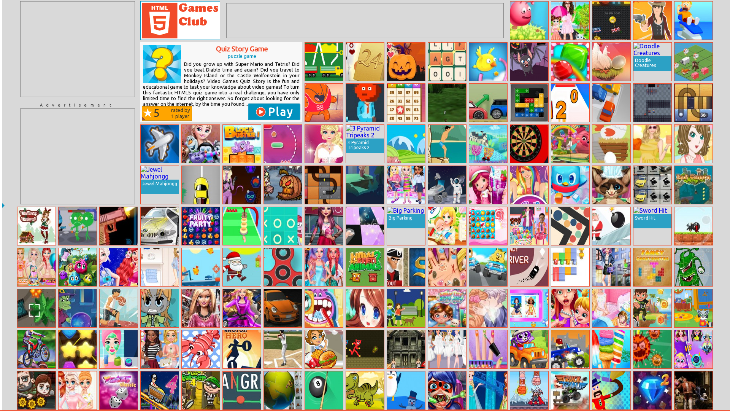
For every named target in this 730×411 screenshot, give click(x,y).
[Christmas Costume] (36, 226)
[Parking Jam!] (611, 102)
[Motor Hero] (241, 349)
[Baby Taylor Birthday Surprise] (529, 226)
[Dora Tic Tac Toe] (282, 226)
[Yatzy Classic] (118, 390)
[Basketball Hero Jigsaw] (118, 308)
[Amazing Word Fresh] (447, 61)
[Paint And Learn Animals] (529, 349)
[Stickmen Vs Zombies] (77, 226)
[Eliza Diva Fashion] (324, 143)
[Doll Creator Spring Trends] (200, 308)
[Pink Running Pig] (406, 143)
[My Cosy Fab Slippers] (77, 390)
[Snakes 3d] (447, 102)
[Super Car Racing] (200, 185)
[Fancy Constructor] (652, 267)
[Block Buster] (241, 143)
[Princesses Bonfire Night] (118, 267)
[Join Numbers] (570, 102)
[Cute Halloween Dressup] (241, 185)
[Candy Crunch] (488, 226)
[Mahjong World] (282, 390)
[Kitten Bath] (611, 185)
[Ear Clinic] (693, 20)
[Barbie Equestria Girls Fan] (529, 185)
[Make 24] (365, 61)
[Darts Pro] (529, 143)
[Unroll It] (324, 185)
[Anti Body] (652, 349)
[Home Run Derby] (282, 349)
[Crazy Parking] (488, 102)
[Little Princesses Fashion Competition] (406, 185)
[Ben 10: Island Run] (652, 308)
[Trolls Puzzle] (570, 143)
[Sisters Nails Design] (488, 349)
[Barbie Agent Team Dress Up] (241, 308)
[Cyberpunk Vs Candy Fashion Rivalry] (693, 349)
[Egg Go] (611, 143)
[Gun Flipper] (118, 226)
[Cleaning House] (693, 308)
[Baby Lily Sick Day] (447, 308)
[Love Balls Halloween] (406, 61)
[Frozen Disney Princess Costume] (488, 390)
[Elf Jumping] (529, 20)
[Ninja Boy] (693, 226)
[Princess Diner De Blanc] (447, 349)
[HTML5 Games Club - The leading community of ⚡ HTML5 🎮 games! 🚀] (180, 20)
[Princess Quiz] (365, 308)
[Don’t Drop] (611, 61)
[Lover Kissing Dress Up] (488, 308)
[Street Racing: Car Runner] (282, 308)
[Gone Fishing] (200, 267)
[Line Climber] (282, 143)
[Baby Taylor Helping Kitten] (570, 20)
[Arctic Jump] (406, 390)
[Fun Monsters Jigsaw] (693, 267)
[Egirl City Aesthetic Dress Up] (611, 267)
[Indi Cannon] (693, 185)
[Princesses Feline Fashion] (159, 349)
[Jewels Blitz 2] (652, 390)
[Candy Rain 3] (570, 61)
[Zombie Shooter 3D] (693, 390)
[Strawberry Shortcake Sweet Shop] (488, 185)
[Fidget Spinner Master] (282, 267)
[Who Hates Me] (77, 308)
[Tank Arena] (36, 308)
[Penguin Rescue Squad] (570, 185)
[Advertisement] (78, 49)
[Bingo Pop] (406, 102)
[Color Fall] (324, 61)
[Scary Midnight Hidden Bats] (529, 61)
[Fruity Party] (200, 226)
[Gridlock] (529, 102)
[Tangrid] (241, 390)
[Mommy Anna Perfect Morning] (611, 308)
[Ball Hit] (324, 102)
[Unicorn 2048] (693, 61)
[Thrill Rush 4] (159, 390)
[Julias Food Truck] (324, 349)
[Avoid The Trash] (365, 102)
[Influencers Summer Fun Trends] (529, 308)
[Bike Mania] (36, 349)
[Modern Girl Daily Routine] (324, 226)
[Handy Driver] (529, 267)
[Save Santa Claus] (611, 226)
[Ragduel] (652, 20)
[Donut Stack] (241, 226)
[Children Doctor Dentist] (324, 308)
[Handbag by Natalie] (693, 143)
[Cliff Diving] (447, 143)
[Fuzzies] (77, 267)
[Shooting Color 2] (570, 267)
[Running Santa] (241, 267)
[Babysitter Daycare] (570, 308)
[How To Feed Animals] (365, 267)
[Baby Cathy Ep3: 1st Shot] (447, 226)
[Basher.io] (611, 20)
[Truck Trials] (570, 390)
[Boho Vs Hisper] (159, 267)
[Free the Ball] (693, 102)
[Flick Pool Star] (324, 390)
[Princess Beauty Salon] (118, 349)
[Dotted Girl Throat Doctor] (447, 390)
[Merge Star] (282, 185)
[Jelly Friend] (77, 349)
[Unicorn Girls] (324, 267)
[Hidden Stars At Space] (447, 185)
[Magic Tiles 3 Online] (365, 226)
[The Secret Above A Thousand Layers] (365, 185)
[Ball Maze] (570, 226)
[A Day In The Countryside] (488, 143)
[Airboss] (159, 143)
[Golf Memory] (652, 185)
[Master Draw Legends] (611, 390)
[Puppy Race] (488, 267)
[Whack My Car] (159, 226)
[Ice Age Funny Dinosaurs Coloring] (365, 390)
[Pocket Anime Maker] (159, 308)
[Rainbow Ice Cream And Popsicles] (611, 349)
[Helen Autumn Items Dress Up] (652, 143)
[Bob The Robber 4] (200, 390)
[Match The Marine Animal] (200, 349)
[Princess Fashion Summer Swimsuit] (36, 267)
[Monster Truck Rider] (570, 349)
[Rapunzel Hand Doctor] (447, 267)
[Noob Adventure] (652, 102)
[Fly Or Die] (488, 61)
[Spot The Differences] (406, 308)
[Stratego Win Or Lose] (406, 267)
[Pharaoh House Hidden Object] (406, 349)
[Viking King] (529, 390)
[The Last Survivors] (36, 390)
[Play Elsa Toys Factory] (200, 143)
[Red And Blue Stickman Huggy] (365, 349)
